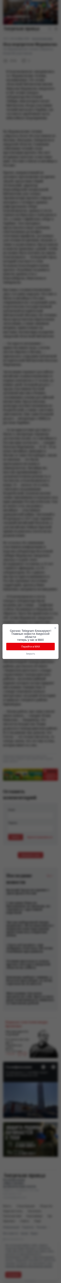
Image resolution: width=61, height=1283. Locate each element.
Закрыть (30, 653)
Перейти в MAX (30, 646)
